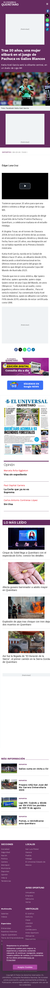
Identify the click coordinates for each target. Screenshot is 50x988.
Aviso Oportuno (32, 933)
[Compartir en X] (47, 15)
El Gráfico (29, 914)
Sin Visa (8, 504)
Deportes (6, 152)
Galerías (4, 914)
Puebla (28, 855)
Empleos (29, 896)
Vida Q (4, 878)
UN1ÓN (28, 926)
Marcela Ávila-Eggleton (16, 470)
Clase (27, 920)
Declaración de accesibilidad (25, 971)
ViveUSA (29, 923)
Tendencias (6, 881)
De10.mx (29, 917)
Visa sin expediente (15, 474)
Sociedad (5, 849)
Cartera (4, 862)
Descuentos (30, 939)
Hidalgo (28, 859)
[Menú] (47, 4)
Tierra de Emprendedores (12, 938)
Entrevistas (6, 928)
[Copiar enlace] (47, 29)
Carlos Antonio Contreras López (21, 500)
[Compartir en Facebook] (48, 11)
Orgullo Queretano (9, 935)
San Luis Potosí (32, 849)
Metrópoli (5, 865)
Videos (4, 917)
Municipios (5, 868)
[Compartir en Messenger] (47, 25)
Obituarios (29, 936)
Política (4, 859)
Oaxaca (28, 852)
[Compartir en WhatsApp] (47, 20)
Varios (28, 902)
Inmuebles (30, 892)
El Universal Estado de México (35, 863)
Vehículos (29, 899)
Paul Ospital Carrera (14, 485)
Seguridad (5, 852)
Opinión (9, 465)
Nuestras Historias (9, 931)
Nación (4, 855)
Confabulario (31, 929)
